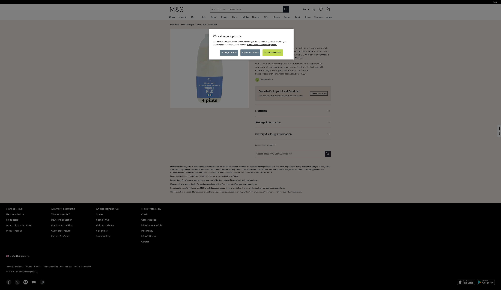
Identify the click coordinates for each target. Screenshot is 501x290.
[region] (251, 44)
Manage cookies (229, 52)
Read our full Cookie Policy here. (262, 44)
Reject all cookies (250, 52)
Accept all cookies (272, 52)
